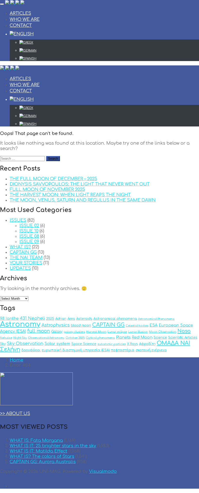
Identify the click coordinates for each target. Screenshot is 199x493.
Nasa (184, 331)
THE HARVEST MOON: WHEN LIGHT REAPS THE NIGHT (70, 194)
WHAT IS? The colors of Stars (42, 456)
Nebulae (6, 337)
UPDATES (20, 268)
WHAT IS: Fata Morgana (36, 440)
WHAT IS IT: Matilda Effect (38, 451)
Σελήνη (10, 349)
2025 (50, 319)
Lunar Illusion (138, 331)
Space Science (83, 344)
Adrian (60, 319)
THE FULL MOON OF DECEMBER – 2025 (53, 178)
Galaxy (56, 331)
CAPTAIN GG (23, 252)
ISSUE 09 (29, 241)
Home (16, 360)
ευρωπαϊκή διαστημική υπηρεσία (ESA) (76, 350)
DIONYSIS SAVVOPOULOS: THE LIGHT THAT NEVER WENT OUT (79, 184)
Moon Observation (162, 331)
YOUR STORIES (26, 262)
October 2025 (75, 337)
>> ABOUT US (15, 413)
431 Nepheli (32, 318)
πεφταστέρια (122, 350)
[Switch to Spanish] (109, 58)
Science (160, 337)
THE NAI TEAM (26, 257)
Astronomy (20, 324)
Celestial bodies (137, 325)
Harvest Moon (96, 331)
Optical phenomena (100, 337)
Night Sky (20, 337)
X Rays (132, 344)
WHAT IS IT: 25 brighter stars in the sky (53, 445)
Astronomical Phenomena (156, 319)
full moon (38, 331)
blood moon (81, 325)
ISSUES (18, 220)
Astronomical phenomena (115, 319)
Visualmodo (103, 471)
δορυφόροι (31, 350)
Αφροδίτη (147, 344)
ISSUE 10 (28, 230)
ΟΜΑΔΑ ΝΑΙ (173, 343)
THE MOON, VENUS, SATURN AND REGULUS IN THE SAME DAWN (83, 200)
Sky (3, 344)
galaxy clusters (74, 331)
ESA (153, 325)
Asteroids (84, 319)
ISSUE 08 (29, 236)
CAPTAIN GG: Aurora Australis (43, 461)
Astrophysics (55, 325)
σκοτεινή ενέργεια (151, 350)
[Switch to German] (109, 50)
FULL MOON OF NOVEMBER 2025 (47, 189)
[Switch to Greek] (109, 42)
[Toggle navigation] (2, 4)
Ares (71, 319)
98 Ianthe (9, 318)
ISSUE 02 (29, 225)
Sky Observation (25, 343)
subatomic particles (112, 344)
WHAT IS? (20, 246)
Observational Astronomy (46, 337)
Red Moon (142, 337)
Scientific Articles (182, 337)
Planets (123, 337)
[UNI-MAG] (14, 3)
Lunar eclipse (117, 331)
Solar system (57, 344)
